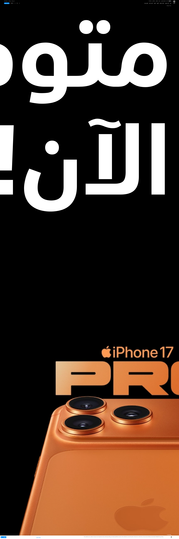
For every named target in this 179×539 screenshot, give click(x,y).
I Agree (4, 537)
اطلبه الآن (169, 534)
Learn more (38, 537)
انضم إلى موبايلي (7, 3)
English (12, 3)
